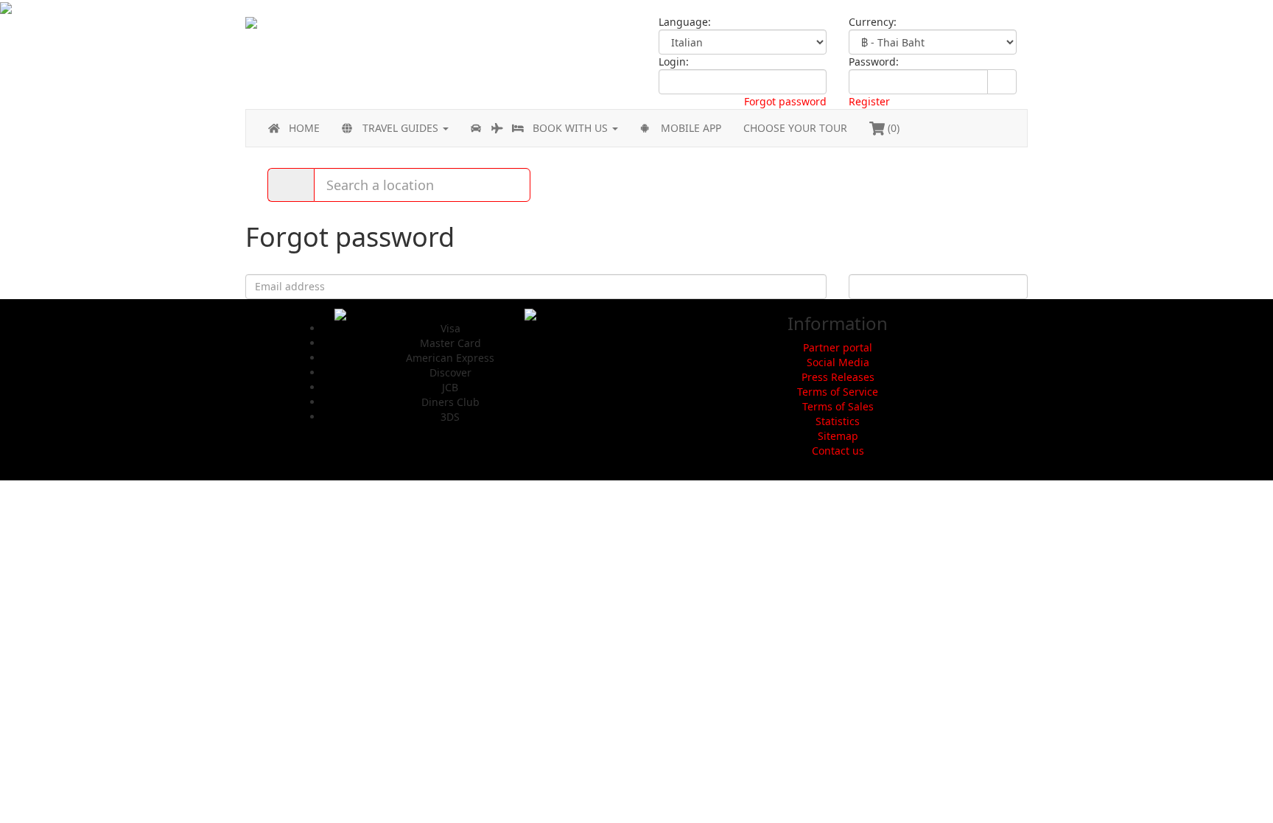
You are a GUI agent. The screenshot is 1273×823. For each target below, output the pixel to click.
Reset (938, 286)
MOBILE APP (691, 128)
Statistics (838, 421)
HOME (304, 128)
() (892, 128)
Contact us (838, 451)
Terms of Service (837, 392)
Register (869, 101)
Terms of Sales (838, 406)
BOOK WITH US (572, 128)
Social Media (838, 362)
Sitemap (838, 436)
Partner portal (837, 347)
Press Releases (838, 377)
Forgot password (785, 101)
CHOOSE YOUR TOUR (795, 128)
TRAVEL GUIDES (401, 128)
